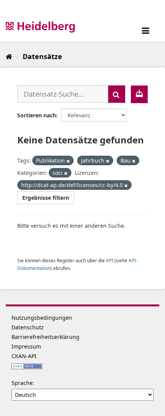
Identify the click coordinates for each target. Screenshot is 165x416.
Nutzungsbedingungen (42, 317)
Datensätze (42, 56)
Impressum (26, 346)
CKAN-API (24, 356)
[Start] (9, 56)
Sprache (22, 382)
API (109, 260)
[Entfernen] (68, 161)
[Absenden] (116, 94)
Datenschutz (28, 327)
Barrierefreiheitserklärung (45, 336)
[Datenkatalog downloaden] (139, 94)
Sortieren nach (36, 115)
